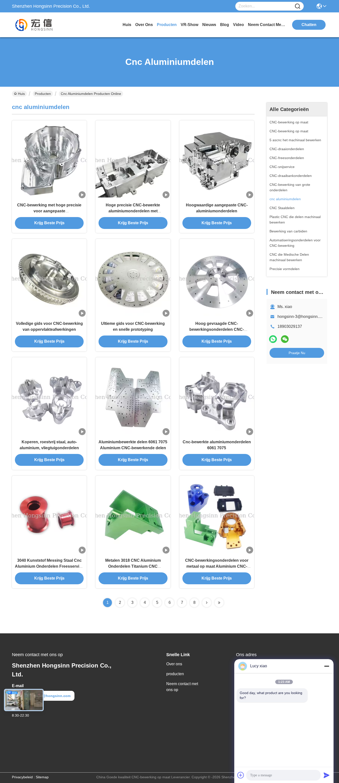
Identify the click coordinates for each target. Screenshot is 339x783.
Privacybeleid (22, 777)
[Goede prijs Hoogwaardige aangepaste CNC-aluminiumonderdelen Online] (216, 159)
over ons (144, 25)
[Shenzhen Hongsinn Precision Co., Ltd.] (39, 24)
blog (224, 25)
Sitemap (42, 777)
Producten (43, 94)
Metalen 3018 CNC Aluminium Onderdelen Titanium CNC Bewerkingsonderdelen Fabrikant (133, 566)
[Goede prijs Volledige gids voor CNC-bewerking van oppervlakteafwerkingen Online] (49, 278)
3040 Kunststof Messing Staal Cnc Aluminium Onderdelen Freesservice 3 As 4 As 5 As (49, 566)
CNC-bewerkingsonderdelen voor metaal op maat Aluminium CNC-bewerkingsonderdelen (216, 566)
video (238, 25)
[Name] (298, 6)
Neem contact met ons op (182, 687)
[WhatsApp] (273, 339)
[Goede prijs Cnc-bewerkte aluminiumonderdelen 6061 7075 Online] (216, 396)
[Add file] (240, 775)
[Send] (327, 775)
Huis (127, 25)
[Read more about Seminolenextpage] (206, 602)
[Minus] (327, 666)
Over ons (174, 664)
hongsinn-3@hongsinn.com (301, 316)
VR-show (189, 25)
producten (167, 25)
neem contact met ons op (266, 25)
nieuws (209, 25)
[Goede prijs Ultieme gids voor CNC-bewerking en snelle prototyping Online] (133, 278)
